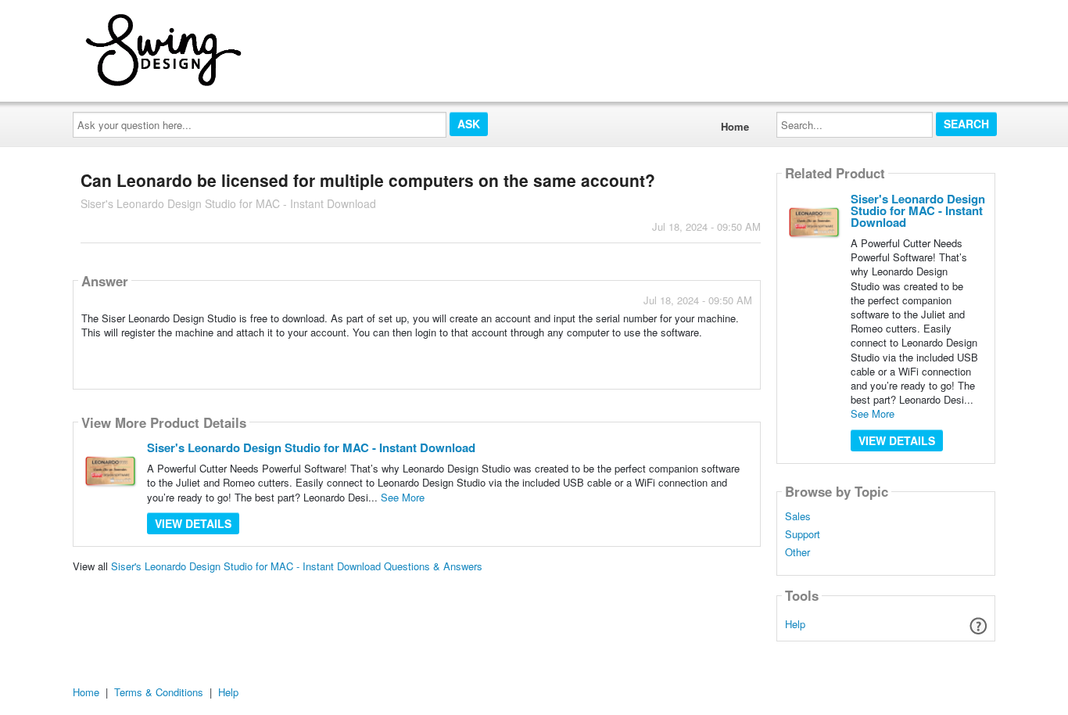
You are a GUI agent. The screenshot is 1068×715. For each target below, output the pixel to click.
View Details (193, 523)
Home (735, 126)
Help (795, 623)
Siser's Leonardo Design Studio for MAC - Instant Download (311, 447)
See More (403, 497)
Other (797, 552)
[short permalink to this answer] (611, 352)
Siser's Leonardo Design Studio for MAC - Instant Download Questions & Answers (296, 566)
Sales (798, 516)
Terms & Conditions (158, 691)
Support (802, 534)
